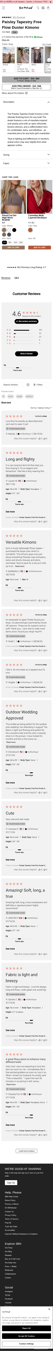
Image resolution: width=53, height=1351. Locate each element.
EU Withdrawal (10, 1208)
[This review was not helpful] (44, 438)
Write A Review (26, 354)
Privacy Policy (10, 1215)
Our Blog (8, 1252)
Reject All (26, 1328)
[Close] (49, 1309)
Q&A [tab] (16, 277)
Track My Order (11, 1227)
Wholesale (9, 1270)
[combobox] (41, 408)
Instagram (9, 1291)
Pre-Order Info (10, 1263)
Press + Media (10, 1266)
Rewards (8, 1255)
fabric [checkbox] (10, 396)
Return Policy (10, 1200)
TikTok (7, 1295)
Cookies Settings (26, 1344)
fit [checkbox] (3, 396)
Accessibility (10, 1230)
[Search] (37, 7)
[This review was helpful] (39, 438)
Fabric (6, 163)
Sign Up (11, 1182)
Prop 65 (8, 1223)
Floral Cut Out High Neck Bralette (9, 217)
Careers (8, 1278)
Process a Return (12, 1204)
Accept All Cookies (26, 1336)
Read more (19, 566)
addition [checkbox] (29, 396)
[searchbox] (13, 384)
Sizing (6, 155)
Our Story (9, 1248)
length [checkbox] (19, 396)
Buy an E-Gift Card (12, 1259)
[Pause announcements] (50, 2)
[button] (2, 7)
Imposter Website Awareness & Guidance (21, 1234)
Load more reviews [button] (27, 1151)
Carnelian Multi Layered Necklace (37, 216)
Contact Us (9, 1212)
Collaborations (10, 1274)
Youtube (8, 1303)
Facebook (9, 1299)
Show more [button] (6, 402)
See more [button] (10, 511)
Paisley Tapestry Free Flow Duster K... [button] (32, 517)
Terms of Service (11, 1219)
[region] (24, 330)
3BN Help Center (11, 1197)
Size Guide (46, 44)
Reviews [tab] (5, 277)
